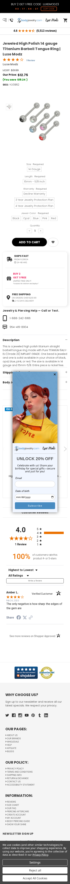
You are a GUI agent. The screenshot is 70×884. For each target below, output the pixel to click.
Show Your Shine (16, 824)
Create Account (16, 814)
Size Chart (12, 805)
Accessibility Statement (20, 784)
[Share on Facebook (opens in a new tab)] (19, 618)
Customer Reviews (35, 512)
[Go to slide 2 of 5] (65, 449)
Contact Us (13, 781)
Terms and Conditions (19, 771)
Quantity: (35, 225)
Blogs (10, 751)
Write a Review (35, 581)
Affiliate (11, 748)
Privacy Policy (15, 768)
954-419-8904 (19, 327)
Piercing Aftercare (17, 811)
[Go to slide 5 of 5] (4, 449)
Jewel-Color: (35, 213)
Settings (35, 862)
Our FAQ (11, 808)
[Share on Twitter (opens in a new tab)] (25, 617)
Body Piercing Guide (18, 821)
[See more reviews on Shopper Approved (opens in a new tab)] (31, 617)
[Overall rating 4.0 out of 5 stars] (13, 60)
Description (11, 340)
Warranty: (35, 189)
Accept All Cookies (35, 878)
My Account (13, 817)
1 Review (30, 60)
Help (9, 744)
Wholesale (12, 741)
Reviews (11, 801)
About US (12, 735)
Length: (35, 176)
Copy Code (48, 8)
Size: (35, 164)
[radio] (50, 529)
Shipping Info (14, 775)
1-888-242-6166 (20, 318)
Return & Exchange (17, 778)
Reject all (35, 870)
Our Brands (13, 738)
